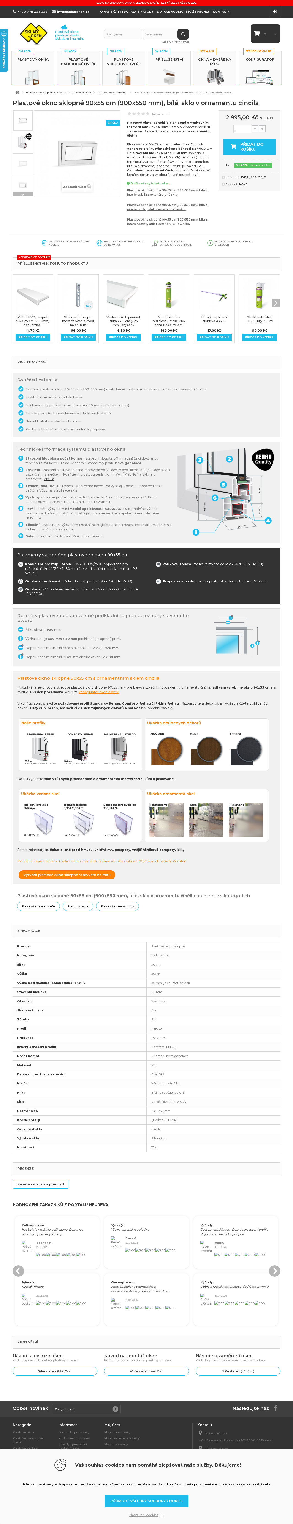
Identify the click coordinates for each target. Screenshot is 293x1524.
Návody (146, 11)
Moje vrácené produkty (122, 1438)
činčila (49, 479)
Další (23, 194)
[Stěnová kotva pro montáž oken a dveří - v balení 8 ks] (78, 295)
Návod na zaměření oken (224, 1355)
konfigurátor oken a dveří (99, 692)
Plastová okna (33, 59)
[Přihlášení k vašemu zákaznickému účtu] (274, 12)
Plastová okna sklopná (117, 906)
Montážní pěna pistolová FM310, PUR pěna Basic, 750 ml (169, 321)
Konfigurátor (260, 59)
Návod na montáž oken (130, 1355)
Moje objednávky (117, 1432)
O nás (105, 11)
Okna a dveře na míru (214, 61)
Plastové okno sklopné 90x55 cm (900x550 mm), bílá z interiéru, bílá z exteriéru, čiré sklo (167, 192)
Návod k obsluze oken (38, 1355)
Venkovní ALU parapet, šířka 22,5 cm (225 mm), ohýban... (123, 321)
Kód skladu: (233, 177)
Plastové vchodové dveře (124, 61)
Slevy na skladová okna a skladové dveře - (146, 2)
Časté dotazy (125, 11)
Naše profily (198, 11)
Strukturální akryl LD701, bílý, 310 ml (259, 319)
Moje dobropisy (116, 1444)
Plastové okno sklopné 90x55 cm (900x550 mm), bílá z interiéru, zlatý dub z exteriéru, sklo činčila (167, 222)
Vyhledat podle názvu (175, 42)
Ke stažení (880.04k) (56, 1371)
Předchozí (23, 112)
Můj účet (112, 1425)
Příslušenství (169, 59)
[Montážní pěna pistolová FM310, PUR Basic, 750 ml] (169, 295)
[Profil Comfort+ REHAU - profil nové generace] (23, 142)
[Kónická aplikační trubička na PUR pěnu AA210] (214, 295)
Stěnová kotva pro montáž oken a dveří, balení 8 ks (78, 321)
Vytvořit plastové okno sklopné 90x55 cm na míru (67, 875)
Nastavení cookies (143, 1515)
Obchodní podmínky (73, 1432)
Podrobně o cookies (74, 1438)
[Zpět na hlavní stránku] (17, 92)
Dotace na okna (170, 11)
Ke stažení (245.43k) (239, 1371)
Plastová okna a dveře (38, 906)
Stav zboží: (232, 184)
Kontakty (221, 11)
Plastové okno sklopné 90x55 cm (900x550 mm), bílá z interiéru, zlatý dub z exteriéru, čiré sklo (167, 207)
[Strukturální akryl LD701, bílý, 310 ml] (259, 295)
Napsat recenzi (161, 114)
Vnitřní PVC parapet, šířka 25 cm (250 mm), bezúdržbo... (33, 321)
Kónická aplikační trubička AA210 (214, 319)
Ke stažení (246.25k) (148, 1371)
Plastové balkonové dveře (78, 61)
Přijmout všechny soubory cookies (147, 1501)
